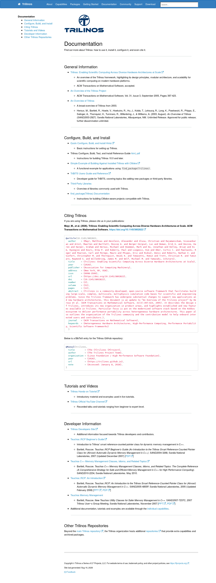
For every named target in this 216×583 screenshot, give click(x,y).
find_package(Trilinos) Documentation (90, 193)
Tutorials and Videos (34, 30)
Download (150, 4)
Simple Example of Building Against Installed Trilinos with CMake (104, 163)
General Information (34, 20)
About (49, 4)
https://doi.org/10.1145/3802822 (126, 229)
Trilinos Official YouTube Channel (87, 401)
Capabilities (61, 4)
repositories (152, 531)
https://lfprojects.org (178, 563)
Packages (75, 4)
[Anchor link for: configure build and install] (112, 137)
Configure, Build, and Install (38, 23)
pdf (138, 153)
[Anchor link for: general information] (99, 67)
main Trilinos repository (88, 531)
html (133, 153)
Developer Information (35, 33)
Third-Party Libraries (81, 183)
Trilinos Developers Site (83, 429)
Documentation (109, 4)
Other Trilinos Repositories (38, 37)
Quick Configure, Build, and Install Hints (91, 143)
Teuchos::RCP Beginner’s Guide (87, 439)
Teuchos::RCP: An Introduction (86, 478)
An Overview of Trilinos (82, 100)
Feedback (70, 571)
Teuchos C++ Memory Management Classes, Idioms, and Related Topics (109, 461)
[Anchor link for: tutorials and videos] (100, 386)
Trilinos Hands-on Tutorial (84, 391)
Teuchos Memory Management (87, 495)
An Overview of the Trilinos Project (88, 90)
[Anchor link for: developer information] (103, 423)
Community (125, 4)
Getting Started (90, 4)
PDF (127, 456)
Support (138, 4)
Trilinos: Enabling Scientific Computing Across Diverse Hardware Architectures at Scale (116, 72)
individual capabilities (158, 508)
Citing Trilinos (31, 27)
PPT (96, 490)
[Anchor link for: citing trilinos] (88, 215)
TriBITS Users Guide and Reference (89, 173)
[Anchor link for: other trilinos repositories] (110, 525)
